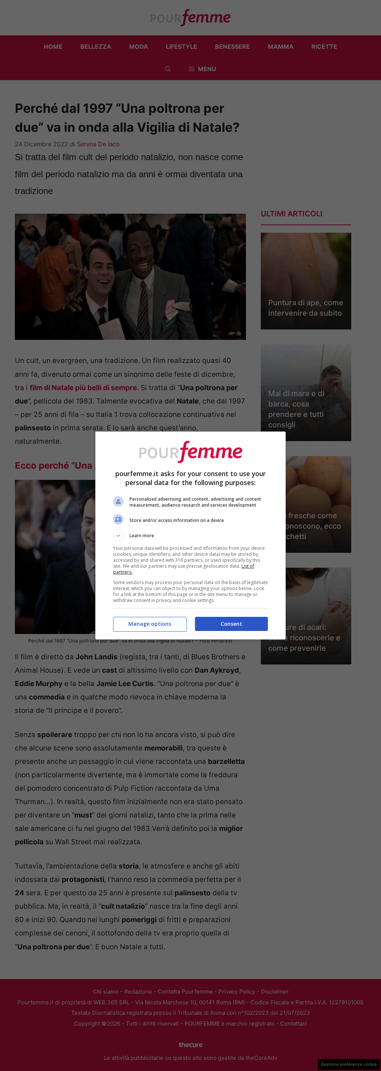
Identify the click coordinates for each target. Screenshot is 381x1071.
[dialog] (190, 535)
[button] (190, 535)
